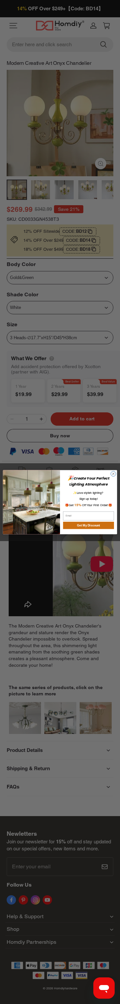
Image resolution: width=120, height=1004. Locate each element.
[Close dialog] (113, 473)
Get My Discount (88, 525)
